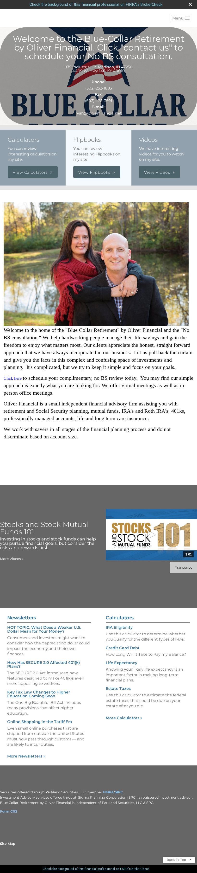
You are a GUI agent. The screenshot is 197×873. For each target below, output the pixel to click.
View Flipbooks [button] (94, 172)
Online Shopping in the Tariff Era (39, 721)
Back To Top (177, 859)
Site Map (7, 843)
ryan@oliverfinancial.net (98, 113)
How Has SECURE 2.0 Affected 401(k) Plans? (43, 664)
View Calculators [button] (30, 172)
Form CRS (8, 811)
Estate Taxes (118, 688)
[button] (181, 18)
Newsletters (21, 618)
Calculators (120, 618)
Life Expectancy (121, 663)
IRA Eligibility (119, 627)
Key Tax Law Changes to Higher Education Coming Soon (38, 694)
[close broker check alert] (190, 4)
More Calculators (124, 718)
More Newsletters (26, 756)
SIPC (119, 792)
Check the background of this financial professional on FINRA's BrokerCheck (96, 4)
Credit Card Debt (123, 648)
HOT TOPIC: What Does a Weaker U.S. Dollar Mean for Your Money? (44, 629)
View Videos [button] (157, 172)
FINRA (108, 792)
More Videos (12, 558)
